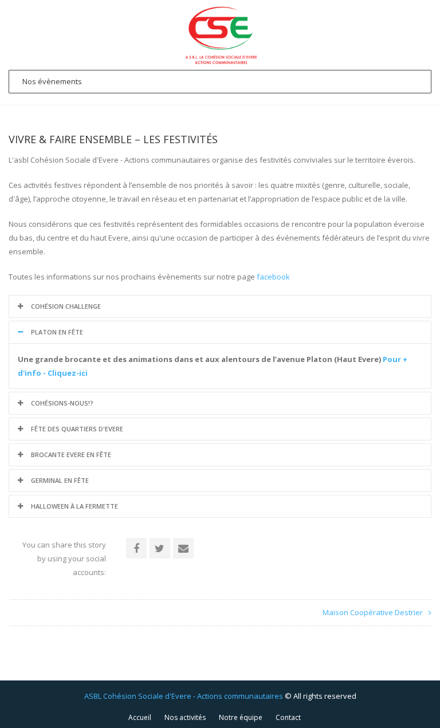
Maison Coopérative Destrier (373, 612)
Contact (288, 717)
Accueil (139, 717)
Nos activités (185, 717)
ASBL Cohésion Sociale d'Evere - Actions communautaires (183, 696)
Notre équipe (240, 717)
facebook (273, 276)
